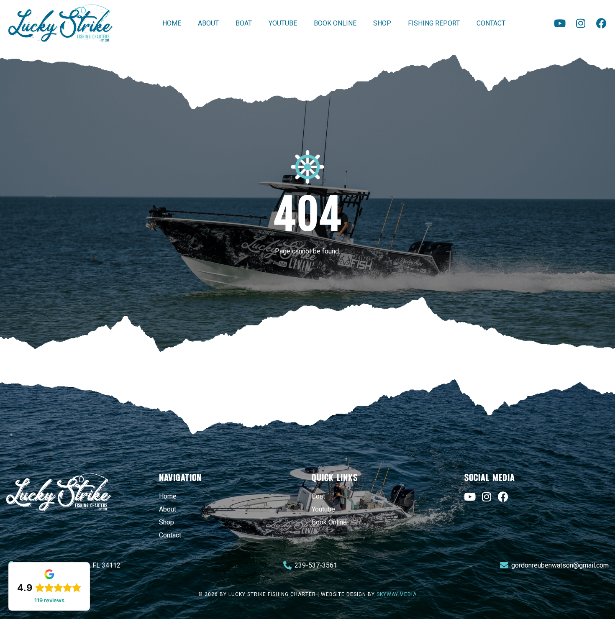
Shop (382, 23)
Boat (244, 23)
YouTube (283, 23)
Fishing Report (434, 23)
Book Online (335, 23)
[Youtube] (559, 23)
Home (171, 23)
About (208, 23)
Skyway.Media (397, 594)
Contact (491, 23)
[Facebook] (601, 23)
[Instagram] (580, 23)
